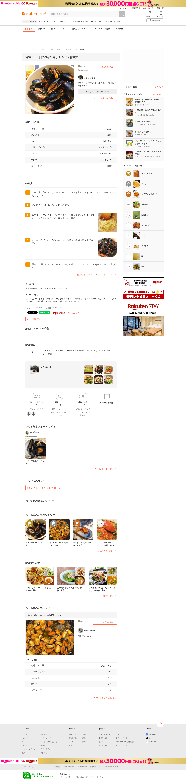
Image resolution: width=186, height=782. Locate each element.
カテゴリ (42, 29)
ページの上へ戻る (160, 723)
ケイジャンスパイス (64, 21)
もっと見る (156, 87)
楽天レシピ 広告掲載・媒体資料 (109, 767)
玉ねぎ (34, 141)
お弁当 (84, 734)
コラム (63, 29)
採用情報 (93, 767)
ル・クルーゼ (58, 350)
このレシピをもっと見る (102, 697)
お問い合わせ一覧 (81, 777)
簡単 (84, 738)
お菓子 (71, 745)
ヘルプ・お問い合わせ (49, 742)
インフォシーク (123, 8)
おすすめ (29, 29)
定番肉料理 (73, 734)
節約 (84, 742)
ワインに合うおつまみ (95, 350)
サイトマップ (46, 738)
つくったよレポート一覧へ (101, 469)
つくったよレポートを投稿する (103, 98)
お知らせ (44, 753)
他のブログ (74, 313)
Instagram (152, 742)
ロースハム (93, 21)
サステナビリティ (98, 777)
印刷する (36, 319)
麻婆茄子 (76, 21)
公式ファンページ (79, 29)
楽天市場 (160, 8)
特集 (23, 753)
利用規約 (44, 745)
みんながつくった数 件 (97, 91)
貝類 (58, 50)
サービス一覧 (65, 777)
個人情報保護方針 (68, 767)
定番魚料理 (73, 738)
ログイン (160, 16)
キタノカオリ (44, 21)
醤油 (119, 21)
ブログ (118, 734)
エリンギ (109, 21)
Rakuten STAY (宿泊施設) (125, 742)
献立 (53, 29)
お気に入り (150, 16)
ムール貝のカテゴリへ (103, 551)
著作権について (82, 767)
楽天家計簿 (136, 8)
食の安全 (119, 29)
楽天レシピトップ (29, 50)
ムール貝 (67, 50)
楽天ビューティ (104, 742)
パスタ (71, 742)
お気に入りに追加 (106, 67)
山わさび (84, 21)
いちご (101, 21)
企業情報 (57, 767)
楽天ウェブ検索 (121, 738)
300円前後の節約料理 (74, 350)
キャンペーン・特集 (101, 29)
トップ (24, 734)
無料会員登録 (156, 20)
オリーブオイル (38, 147)
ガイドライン (46, 749)
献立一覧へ (108, 596)
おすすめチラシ (149, 8)
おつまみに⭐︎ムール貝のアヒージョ (45, 615)
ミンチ (52, 21)
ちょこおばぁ (46, 367)
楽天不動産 (103, 738)
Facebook (152, 734)
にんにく (35, 135)
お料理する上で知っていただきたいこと (94, 275)
